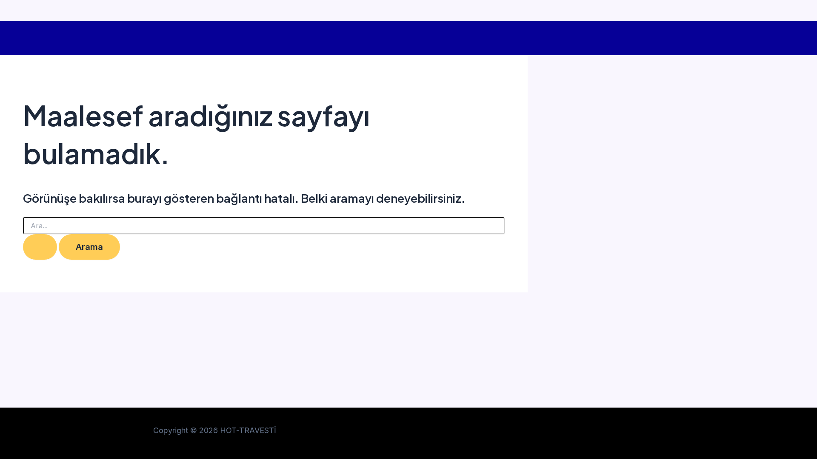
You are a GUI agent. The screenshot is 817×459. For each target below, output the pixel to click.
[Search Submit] (40, 247)
